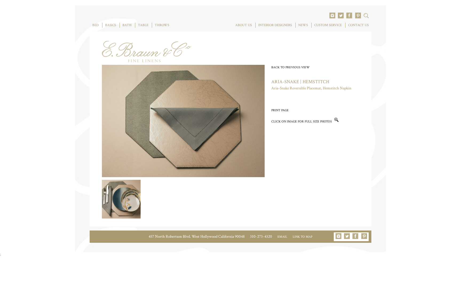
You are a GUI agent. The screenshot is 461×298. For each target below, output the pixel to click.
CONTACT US (358, 25)
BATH (127, 25)
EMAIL (282, 237)
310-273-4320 (261, 236)
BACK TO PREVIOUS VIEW (290, 67)
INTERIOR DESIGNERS (275, 25)
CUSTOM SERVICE (328, 25)
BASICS (110, 25)
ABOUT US (243, 25)
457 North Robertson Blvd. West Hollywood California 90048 (197, 236)
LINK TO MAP (302, 237)
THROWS (162, 25)
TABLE (143, 25)
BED (95, 25)
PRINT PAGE (280, 110)
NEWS (303, 25)
